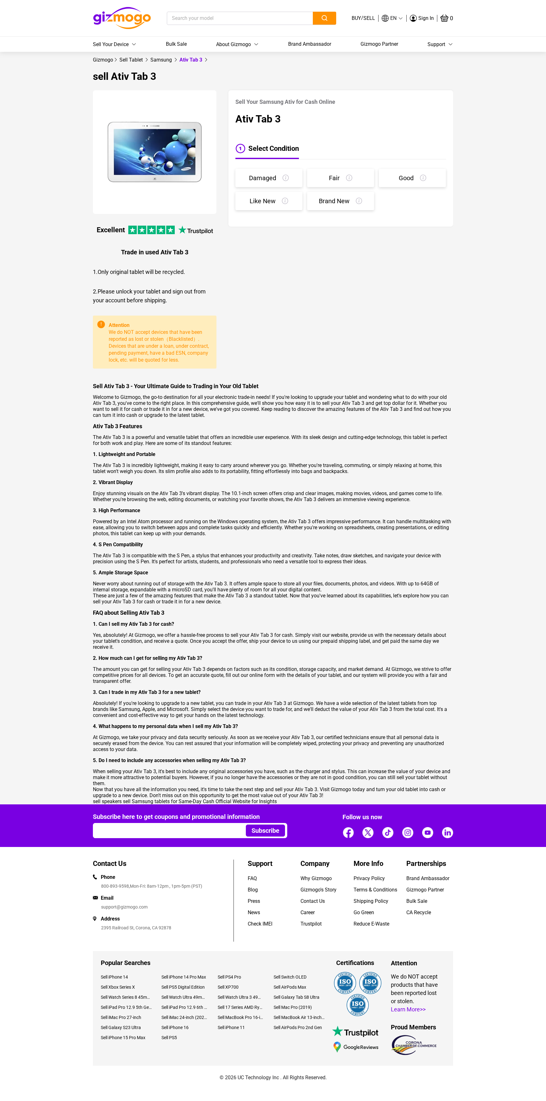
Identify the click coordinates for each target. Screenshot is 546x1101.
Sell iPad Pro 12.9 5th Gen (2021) (126, 1007)
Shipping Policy (371, 901)
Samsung (161, 60)
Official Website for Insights (246, 801)
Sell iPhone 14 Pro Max (183, 977)
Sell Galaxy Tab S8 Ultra (296, 997)
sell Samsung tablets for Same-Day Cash (168, 801)
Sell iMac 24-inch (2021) (184, 1017)
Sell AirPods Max (290, 987)
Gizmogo (103, 60)
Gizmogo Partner (379, 44)
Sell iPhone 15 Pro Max (123, 1037)
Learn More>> (408, 1009)
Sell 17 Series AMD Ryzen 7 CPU (241, 1007)
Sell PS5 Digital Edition (183, 987)
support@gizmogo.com (124, 906)
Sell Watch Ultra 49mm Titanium (184, 997)
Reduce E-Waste (371, 924)
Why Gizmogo (316, 878)
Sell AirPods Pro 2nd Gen (298, 1027)
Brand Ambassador (309, 44)
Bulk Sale (176, 44)
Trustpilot (311, 924)
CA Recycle (418, 912)
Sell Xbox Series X (118, 987)
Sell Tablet (131, 60)
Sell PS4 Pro (229, 977)
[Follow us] (348, 832)
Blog (253, 890)
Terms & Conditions (375, 890)
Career (307, 912)
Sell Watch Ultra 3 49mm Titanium (241, 997)
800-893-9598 (115, 886)
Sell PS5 (169, 1037)
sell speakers (107, 801)
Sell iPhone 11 (231, 1027)
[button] (392, 18)
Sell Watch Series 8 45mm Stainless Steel (126, 997)
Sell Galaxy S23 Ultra (121, 1027)
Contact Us (312, 901)
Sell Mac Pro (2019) (293, 1007)
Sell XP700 (228, 987)
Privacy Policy (369, 878)
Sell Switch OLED (290, 977)
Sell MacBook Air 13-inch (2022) (299, 1017)
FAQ (252, 878)
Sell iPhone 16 (175, 1027)
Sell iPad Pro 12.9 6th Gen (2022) (184, 1007)
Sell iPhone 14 (114, 977)
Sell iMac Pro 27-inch (121, 1017)
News (254, 912)
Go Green (364, 912)
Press (254, 901)
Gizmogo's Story (318, 890)
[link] (103, 60)
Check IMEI (260, 924)
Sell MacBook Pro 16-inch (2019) (241, 1017)
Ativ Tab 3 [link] (191, 60)
